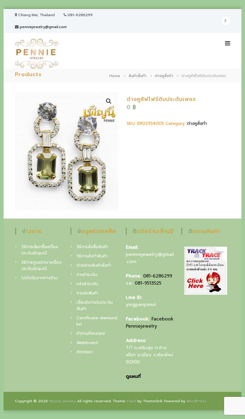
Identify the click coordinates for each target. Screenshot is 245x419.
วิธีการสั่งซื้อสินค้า (92, 247)
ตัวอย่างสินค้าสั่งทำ (93, 265)
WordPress (196, 401)
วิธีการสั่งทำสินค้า (92, 256)
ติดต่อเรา (84, 352)
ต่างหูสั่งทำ (164, 76)
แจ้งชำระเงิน (87, 284)
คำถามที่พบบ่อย (90, 333)
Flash (131, 401)
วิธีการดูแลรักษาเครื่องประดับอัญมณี (41, 265)
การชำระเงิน (86, 274)
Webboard (87, 343)
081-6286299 (157, 276)
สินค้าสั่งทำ (137, 76)
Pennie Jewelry (62, 401)
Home (114, 76)
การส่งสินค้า (87, 293)
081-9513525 (148, 283)
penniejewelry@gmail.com (43, 27)
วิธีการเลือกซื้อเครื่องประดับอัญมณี (39, 250)
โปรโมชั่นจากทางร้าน (39, 278)
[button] (108, 101)
